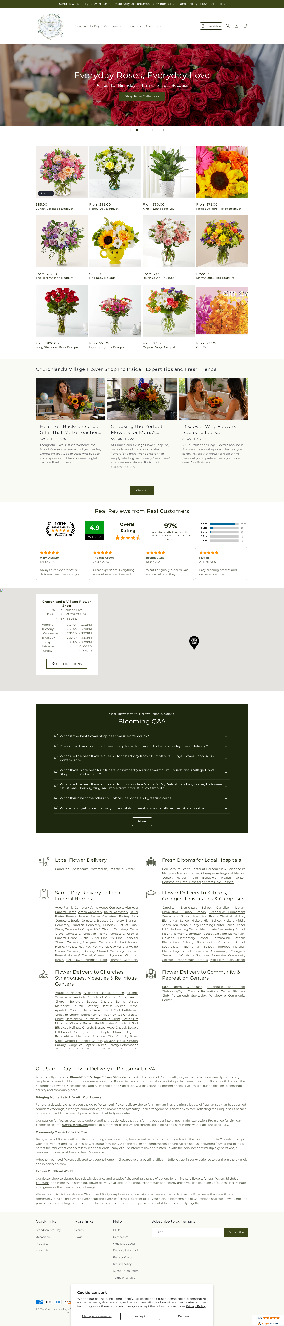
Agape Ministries (68, 993)
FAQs (116, 1230)
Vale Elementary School (227, 960)
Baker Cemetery (116, 912)
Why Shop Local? (125, 1243)
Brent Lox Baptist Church (104, 1032)
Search (79, 1230)
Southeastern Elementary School (187, 946)
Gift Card (202, 347)
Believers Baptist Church (90, 1001)
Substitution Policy (126, 1270)
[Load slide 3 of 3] (143, 130)
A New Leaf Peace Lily (159, 208)
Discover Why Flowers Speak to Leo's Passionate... (209, 429)
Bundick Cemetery (86, 925)
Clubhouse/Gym (173, 991)
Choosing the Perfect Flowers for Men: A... (136, 429)
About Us (42, 1250)
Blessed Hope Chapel (110, 1027)
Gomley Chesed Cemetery (104, 951)
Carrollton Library (230, 907)
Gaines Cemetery (68, 951)
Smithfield (116, 869)
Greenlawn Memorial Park (86, 960)
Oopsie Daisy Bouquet (159, 347)
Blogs (78, 1237)
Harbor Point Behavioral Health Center (210, 877)
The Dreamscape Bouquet (55, 278)
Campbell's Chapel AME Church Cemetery (96, 929)
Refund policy (122, 1264)
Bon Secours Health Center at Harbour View (194, 869)
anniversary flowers (188, 1178)
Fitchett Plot (74, 946)
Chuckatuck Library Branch (184, 912)
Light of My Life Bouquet (107, 347)
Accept (140, 1316)
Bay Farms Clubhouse (182, 987)
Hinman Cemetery (124, 960)
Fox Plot (91, 946)
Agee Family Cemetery (72, 907)
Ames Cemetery (90, 912)
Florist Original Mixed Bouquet (218, 208)
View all (142, 490)
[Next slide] (152, 130)
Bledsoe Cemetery (110, 920)
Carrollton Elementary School (187, 907)
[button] (112, 26)
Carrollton (62, 869)
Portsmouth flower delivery (117, 1104)
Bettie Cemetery (83, 920)
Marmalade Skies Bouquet (215, 278)
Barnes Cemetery (103, 916)
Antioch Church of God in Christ (100, 997)
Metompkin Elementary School (222, 929)
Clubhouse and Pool (226, 987)
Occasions (43, 1237)
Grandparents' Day (48, 1230)
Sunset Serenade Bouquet (55, 208)
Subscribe (236, 1232)
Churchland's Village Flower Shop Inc (67, 1309)
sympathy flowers (75, 1125)
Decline (183, 1316)
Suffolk (130, 869)
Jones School (235, 925)
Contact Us (120, 1237)
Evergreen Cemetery (98, 942)
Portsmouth (98, 869)
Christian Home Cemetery (103, 933)
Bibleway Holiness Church (74, 1027)
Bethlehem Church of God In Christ (93, 1019)
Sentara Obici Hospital (218, 882)
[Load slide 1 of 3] (131, 130)
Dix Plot (115, 938)
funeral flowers (214, 1178)
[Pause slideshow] (162, 130)
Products (42, 1243)
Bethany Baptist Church (106, 1006)
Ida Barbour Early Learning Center (198, 925)
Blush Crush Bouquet (158, 278)
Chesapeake (79, 869)
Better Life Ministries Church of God (110, 1023)
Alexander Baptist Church (104, 993)
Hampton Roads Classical (212, 916)
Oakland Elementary (230, 933)
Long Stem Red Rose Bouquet (58, 347)
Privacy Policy (196, 1306)
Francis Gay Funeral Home (118, 946)
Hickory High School (206, 920)
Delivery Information (127, 1250)
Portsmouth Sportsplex (189, 995)
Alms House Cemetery (106, 907)
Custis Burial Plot (93, 938)
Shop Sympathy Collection (142, 102)
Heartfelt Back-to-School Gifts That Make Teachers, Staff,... (71, 429)
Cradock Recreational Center (209, 991)
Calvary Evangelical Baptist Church (81, 1045)
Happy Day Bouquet (104, 208)
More (142, 821)
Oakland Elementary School (185, 938)
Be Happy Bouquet (103, 278)
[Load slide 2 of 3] (137, 130)
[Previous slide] (122, 130)
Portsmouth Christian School (221, 942)
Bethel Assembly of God (101, 1010)
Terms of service (124, 1277)
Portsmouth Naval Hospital (181, 882)
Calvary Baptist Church (121, 1041)
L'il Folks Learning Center (180, 929)
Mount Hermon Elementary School (187, 933)
